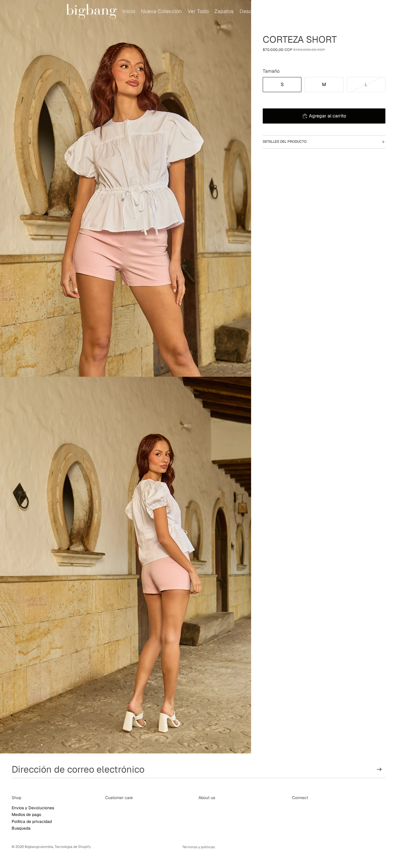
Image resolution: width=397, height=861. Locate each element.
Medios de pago (26, 814)
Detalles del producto (285, 141)
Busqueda (21, 828)
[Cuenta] (366, 11)
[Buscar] (354, 11)
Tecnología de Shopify (73, 846)
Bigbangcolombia (39, 846)
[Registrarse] (379, 769)
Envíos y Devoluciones (33, 807)
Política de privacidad (32, 821)
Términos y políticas (198, 847)
